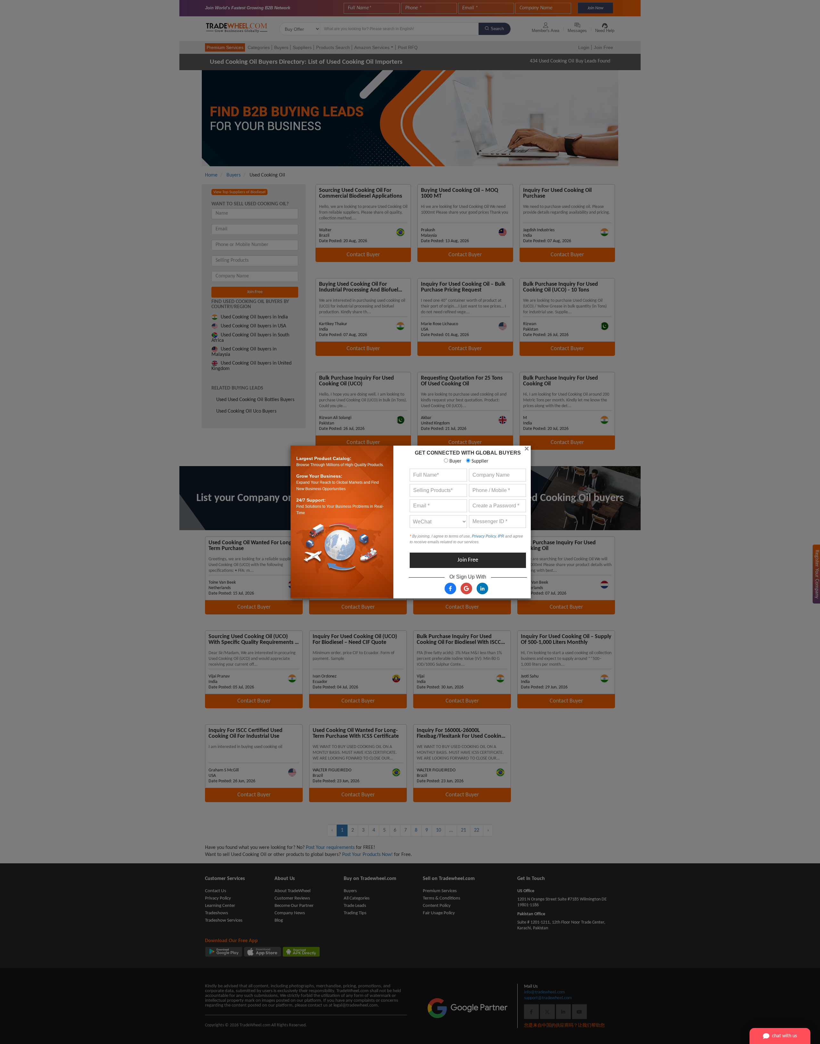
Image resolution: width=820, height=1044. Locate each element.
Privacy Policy (484, 536)
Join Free (467, 560)
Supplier (479, 461)
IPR (501, 536)
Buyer (455, 461)
